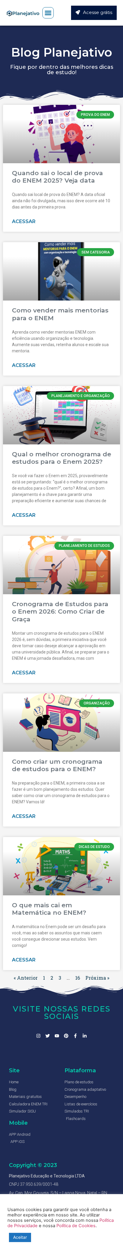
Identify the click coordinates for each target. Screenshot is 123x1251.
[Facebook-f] (75, 1036)
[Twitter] (47, 1036)
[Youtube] (57, 1036)
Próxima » (97, 978)
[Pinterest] (66, 1036)
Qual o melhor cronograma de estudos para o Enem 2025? (61, 457)
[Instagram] (38, 1036)
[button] (48, 12)
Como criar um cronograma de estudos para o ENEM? (57, 765)
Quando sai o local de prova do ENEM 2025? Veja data (57, 176)
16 (77, 978)
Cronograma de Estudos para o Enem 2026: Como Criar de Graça (60, 611)
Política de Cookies (76, 1225)
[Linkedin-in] (84, 1036)
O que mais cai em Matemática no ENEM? (49, 908)
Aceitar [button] (20, 1237)
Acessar (24, 221)
